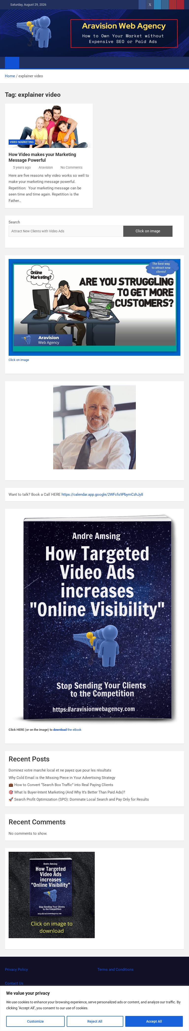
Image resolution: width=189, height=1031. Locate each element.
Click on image (148, 231)
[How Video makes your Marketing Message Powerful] (49, 126)
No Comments (71, 167)
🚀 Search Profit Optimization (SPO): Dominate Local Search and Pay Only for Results (79, 799)
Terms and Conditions (115, 969)
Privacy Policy (16, 969)
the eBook (67, 730)
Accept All (154, 1021)
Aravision (46, 167)
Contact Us (14, 983)
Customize (35, 1021)
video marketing (22, 142)
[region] (94, 1008)
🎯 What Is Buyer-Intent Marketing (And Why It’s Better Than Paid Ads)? (67, 792)
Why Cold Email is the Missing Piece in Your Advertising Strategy (62, 777)
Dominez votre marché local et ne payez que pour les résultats (60, 770)
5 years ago (22, 167)
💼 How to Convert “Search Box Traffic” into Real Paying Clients (61, 785)
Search (14, 222)
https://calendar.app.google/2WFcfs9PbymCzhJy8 (102, 494)
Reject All (94, 1021)
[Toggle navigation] (25, 62)
